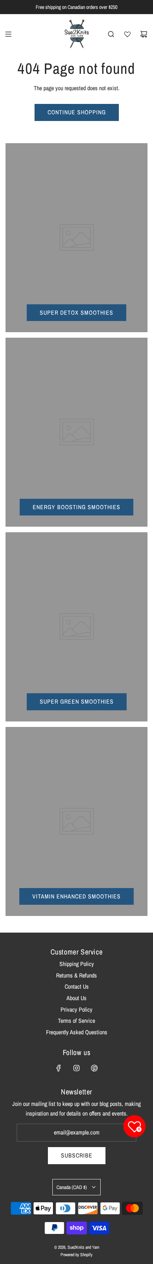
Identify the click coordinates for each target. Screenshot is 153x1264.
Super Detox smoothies (76, 312)
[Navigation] (8, 34)
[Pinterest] (94, 1068)
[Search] (111, 34)
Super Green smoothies (77, 701)
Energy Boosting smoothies (76, 507)
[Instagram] (76, 1068)
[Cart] (144, 34)
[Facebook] (59, 1068)
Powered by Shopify (76, 1255)
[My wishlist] (127, 34)
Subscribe (76, 1155)
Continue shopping (77, 112)
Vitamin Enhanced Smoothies (76, 896)
